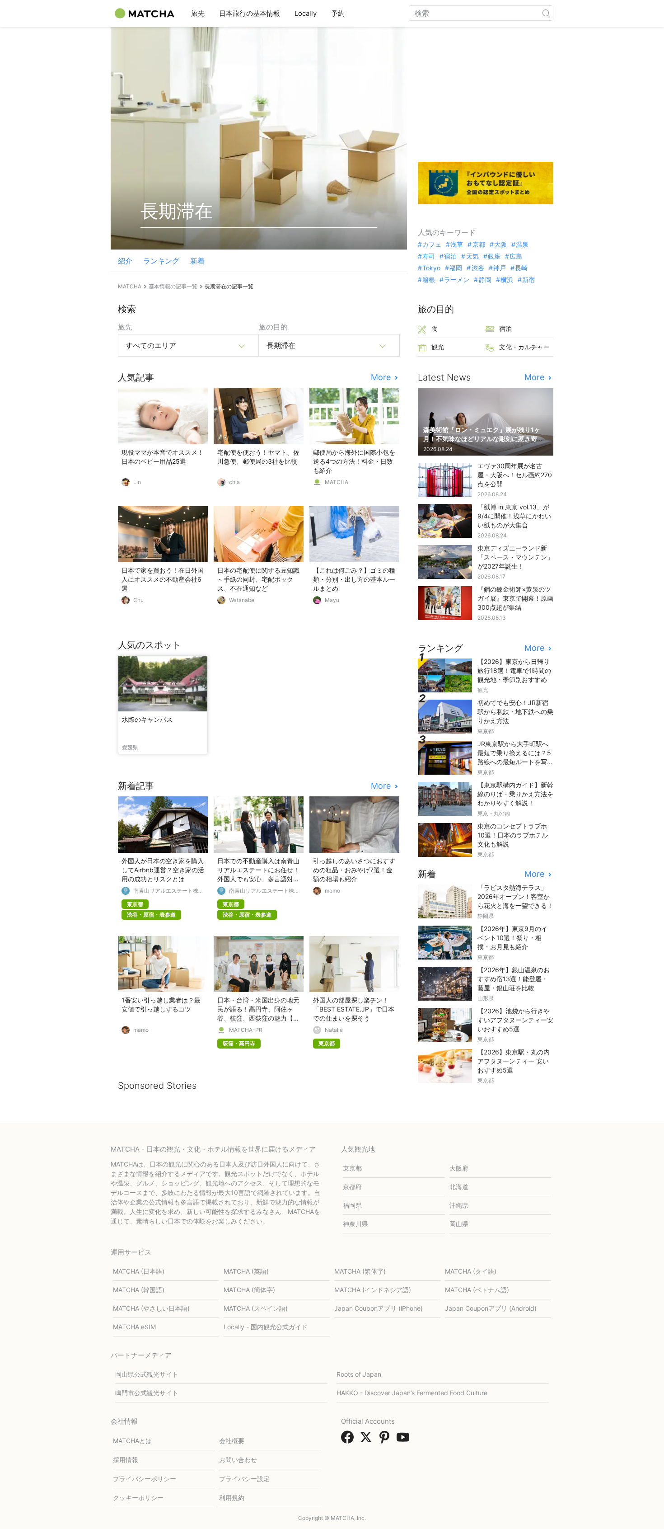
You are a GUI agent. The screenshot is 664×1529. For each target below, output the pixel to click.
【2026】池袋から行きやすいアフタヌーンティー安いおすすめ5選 (515, 1020)
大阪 (500, 244)
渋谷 (478, 268)
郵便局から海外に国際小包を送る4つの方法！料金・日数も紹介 (354, 461)
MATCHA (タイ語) (470, 1271)
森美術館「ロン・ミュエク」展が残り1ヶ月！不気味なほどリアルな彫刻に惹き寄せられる (483, 439)
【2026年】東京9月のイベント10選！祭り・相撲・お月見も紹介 (512, 937)
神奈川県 (355, 1224)
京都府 (352, 1186)
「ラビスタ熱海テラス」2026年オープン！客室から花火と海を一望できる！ (515, 896)
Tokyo (431, 268)
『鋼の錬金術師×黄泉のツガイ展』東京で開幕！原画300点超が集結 (515, 598)
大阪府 (458, 1168)
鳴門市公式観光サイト (146, 1393)
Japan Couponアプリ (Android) (491, 1308)
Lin (137, 482)
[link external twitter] (368, 1439)
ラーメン (456, 280)
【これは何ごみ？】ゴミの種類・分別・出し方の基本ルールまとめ (354, 579)
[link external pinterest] (386, 1439)
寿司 (428, 256)
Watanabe (241, 600)
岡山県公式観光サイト (146, 1374)
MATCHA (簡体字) (249, 1290)
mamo (332, 891)
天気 (472, 256)
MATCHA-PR (245, 1030)
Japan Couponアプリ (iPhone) (378, 1308)
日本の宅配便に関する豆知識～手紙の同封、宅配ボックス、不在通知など (258, 579)
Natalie (334, 1030)
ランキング (161, 260)
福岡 (455, 268)
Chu (138, 600)
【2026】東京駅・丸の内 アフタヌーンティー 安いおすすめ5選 (513, 1061)
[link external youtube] (405, 1439)
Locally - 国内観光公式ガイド (266, 1327)
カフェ (431, 244)
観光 (437, 347)
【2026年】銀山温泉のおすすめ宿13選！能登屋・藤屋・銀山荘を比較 (513, 979)
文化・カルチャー (524, 347)
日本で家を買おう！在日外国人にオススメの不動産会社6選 (163, 579)
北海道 (458, 1186)
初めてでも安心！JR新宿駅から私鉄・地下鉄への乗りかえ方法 (515, 712)
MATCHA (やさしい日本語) (151, 1308)
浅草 (456, 244)
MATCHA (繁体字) (360, 1271)
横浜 (506, 280)
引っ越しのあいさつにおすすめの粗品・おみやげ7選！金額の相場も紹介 (354, 870)
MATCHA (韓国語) (138, 1290)
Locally (306, 13)
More (382, 377)
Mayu (332, 600)
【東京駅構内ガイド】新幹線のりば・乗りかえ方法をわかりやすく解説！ (515, 794)
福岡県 (352, 1205)
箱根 (428, 280)
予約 (338, 13)
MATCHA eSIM (134, 1327)
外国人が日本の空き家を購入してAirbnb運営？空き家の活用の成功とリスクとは (163, 870)
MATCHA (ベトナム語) (477, 1290)
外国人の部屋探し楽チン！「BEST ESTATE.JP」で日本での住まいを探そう (353, 1009)
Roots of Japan (359, 1374)
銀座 (494, 256)
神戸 (499, 268)
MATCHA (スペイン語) (256, 1308)
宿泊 (450, 256)
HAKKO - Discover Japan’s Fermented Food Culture (412, 1393)
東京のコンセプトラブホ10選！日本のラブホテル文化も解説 (512, 835)
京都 (478, 244)
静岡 (485, 280)
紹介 (125, 260)
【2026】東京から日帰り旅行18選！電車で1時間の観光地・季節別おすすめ (514, 670)
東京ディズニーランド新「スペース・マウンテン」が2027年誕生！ (515, 557)
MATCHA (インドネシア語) (372, 1290)
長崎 (521, 268)
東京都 (352, 1168)
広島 (516, 256)
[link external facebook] (349, 1439)
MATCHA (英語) (246, 1271)
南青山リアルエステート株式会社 (168, 891)
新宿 (528, 280)
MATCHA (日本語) (138, 1271)
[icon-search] (546, 13)
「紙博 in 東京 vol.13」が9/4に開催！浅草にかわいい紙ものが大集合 (514, 516)
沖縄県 (458, 1205)
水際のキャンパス (147, 719)
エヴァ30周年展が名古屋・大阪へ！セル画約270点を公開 (514, 475)
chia (234, 482)
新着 (197, 260)
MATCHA (336, 482)
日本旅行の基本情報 (249, 13)
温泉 (522, 244)
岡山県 (458, 1224)
